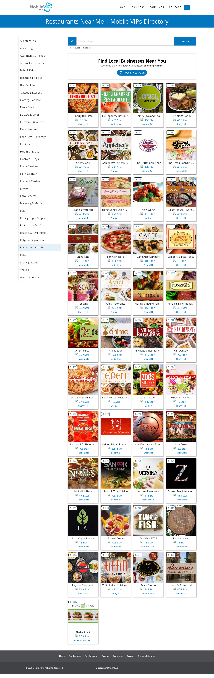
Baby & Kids (27, 70)
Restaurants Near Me (32, 247)
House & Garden (30, 181)
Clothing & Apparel (30, 100)
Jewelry (24, 188)
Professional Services (32, 225)
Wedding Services (30, 277)
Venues (24, 270)
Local (123, 7)
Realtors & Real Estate (33, 232)
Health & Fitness (29, 151)
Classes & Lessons (31, 92)
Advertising (26, 48)
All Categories (28, 41)
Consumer (157, 7)
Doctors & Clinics (29, 114)
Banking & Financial (31, 77)
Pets (22, 210)
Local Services (28, 196)
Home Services (29, 166)
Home (62, 656)
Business (138, 7)
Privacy (130, 656)
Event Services (28, 129)
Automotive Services (32, 63)
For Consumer (91, 656)
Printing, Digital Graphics (33, 218)
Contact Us (118, 656)
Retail (23, 255)
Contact (175, 7)
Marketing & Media (31, 203)
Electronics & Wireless (33, 122)
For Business (75, 656)
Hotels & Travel (29, 174)
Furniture (25, 144)
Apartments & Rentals (32, 55)
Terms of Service (146, 656)
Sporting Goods (29, 262)
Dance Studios (28, 107)
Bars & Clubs (27, 85)
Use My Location (132, 72)
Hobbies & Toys (29, 159)
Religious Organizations (33, 240)
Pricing (105, 656)
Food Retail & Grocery (33, 137)
